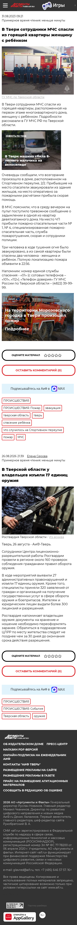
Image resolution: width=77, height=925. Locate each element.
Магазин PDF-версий (20, 749)
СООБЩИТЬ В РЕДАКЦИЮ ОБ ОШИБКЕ (32, 790)
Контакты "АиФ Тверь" (21, 764)
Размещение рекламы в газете (29, 775)
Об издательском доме (23, 744)
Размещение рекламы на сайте (30, 770)
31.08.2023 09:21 (12, 16)
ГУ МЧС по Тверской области (23, 97)
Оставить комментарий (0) (39, 370)
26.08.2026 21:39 (13, 456)
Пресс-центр (57, 744)
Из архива (56, 537)
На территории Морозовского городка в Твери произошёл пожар (37, 315)
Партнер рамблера (37, 905)
